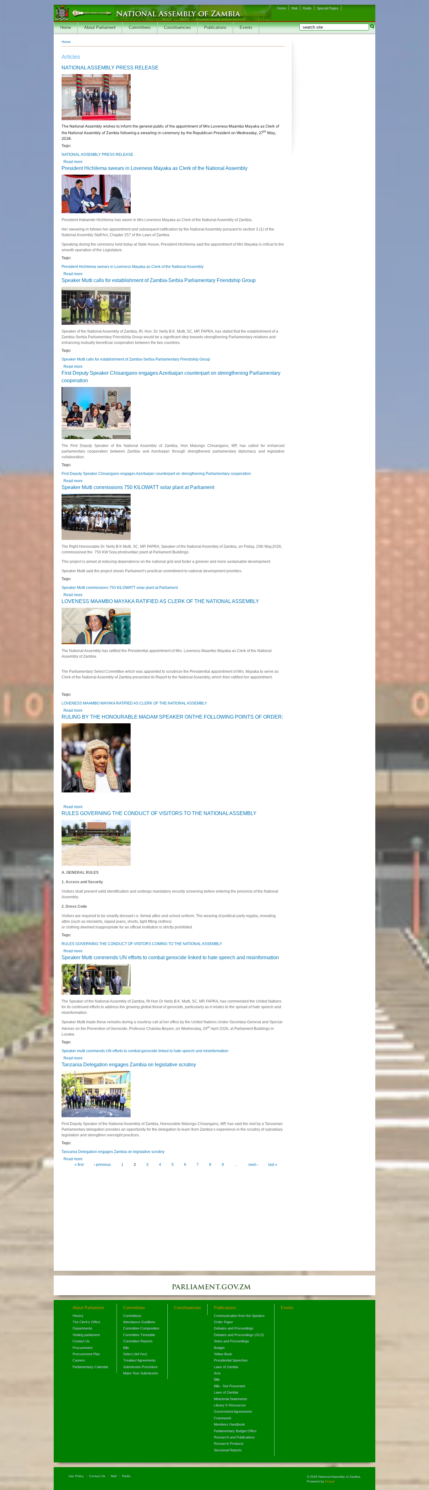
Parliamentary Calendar (90, 1367)
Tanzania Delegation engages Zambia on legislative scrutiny (129, 1064)
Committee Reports (138, 1341)
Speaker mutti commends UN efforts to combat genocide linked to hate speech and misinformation (145, 1051)
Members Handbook (229, 1424)
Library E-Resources (230, 1405)
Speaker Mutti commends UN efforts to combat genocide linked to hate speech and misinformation (170, 957)
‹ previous (102, 1164)
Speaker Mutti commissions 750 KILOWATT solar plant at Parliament (138, 487)
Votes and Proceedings (231, 1341)
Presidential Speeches (231, 1360)
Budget (219, 1348)
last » (272, 1164)
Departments (82, 1328)
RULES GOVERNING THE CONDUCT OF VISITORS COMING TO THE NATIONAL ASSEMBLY (142, 944)
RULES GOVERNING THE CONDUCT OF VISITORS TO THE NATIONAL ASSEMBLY (159, 813)
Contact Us (81, 1341)
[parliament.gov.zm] (214, 1289)
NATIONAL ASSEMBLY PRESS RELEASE (110, 67)
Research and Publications (234, 1437)
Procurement (82, 1348)
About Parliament (100, 27)
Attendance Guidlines (139, 1322)
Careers (79, 1360)
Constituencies (177, 27)
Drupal (329, 1481)
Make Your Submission (140, 1373)
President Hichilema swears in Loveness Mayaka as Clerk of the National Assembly (154, 168)
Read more (73, 162)
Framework (222, 1418)
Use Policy (76, 1476)
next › (253, 1164)
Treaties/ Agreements (139, 1360)
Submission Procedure (140, 1367)
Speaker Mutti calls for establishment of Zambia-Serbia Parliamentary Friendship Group (159, 280)
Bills (126, 1348)
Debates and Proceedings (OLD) (239, 1335)
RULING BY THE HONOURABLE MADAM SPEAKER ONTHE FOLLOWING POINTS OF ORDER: (172, 717)
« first (79, 1164)
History (78, 1316)
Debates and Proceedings (233, 1328)
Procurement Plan (86, 1354)
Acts (217, 1373)
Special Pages (328, 8)
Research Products (229, 1443)
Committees (140, 27)
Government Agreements (233, 1411)
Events (246, 27)
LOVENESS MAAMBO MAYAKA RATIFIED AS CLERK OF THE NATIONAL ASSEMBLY (160, 601)
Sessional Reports (228, 1450)
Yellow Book (223, 1354)
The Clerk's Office (86, 1322)
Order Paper (223, 1322)
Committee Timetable (139, 1335)
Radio (307, 8)
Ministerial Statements (230, 1399)
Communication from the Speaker (239, 1316)
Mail (294, 8)
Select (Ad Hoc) (135, 1354)
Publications (215, 27)
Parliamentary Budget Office (235, 1431)
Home (281, 8)
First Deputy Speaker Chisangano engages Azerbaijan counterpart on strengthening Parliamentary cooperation (156, 473)
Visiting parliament (86, 1335)
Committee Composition (141, 1328)
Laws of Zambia (226, 1367)
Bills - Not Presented (229, 1386)
